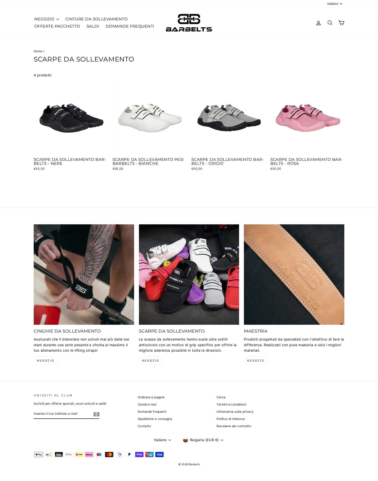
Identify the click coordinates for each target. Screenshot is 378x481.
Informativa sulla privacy (235, 411)
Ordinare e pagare (151, 397)
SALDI (93, 26)
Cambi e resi (147, 404)
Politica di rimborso (231, 419)
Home (38, 51)
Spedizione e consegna (155, 419)
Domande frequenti (130, 26)
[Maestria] (294, 274)
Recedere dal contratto (234, 426)
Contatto (144, 426)
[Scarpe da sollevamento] (189, 274)
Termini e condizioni (231, 404)
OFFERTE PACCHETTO (57, 26)
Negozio (45, 360)
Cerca (221, 397)
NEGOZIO (45, 19)
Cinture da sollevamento (96, 19)
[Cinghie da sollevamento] (84, 274)
